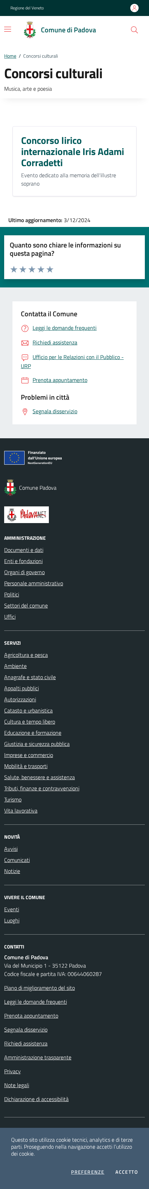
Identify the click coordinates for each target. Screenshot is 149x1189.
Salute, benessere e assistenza (39, 777)
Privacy (12, 1071)
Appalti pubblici (21, 688)
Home (10, 55)
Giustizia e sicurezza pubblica (37, 744)
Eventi (11, 909)
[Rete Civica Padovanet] (74, 514)
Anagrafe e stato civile (30, 677)
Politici (11, 594)
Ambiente (15, 666)
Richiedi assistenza (25, 1043)
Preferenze (87, 1172)
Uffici (10, 616)
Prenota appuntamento (31, 1015)
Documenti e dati (23, 550)
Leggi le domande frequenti (35, 1001)
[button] (134, 30)
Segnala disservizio (25, 1029)
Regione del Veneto (27, 8)
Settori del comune (26, 605)
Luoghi (11, 920)
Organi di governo (24, 572)
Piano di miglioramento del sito (39, 988)
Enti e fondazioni (23, 561)
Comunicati (17, 860)
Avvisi (11, 849)
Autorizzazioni (20, 699)
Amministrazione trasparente (37, 1057)
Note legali (16, 1085)
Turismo (12, 799)
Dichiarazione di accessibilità (36, 1099)
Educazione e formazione (32, 732)
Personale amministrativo (33, 583)
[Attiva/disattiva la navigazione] (7, 29)
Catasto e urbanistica (28, 710)
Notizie (12, 871)
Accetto (126, 1172)
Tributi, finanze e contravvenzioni (41, 788)
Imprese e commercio (28, 755)
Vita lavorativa (20, 810)
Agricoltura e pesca (26, 655)
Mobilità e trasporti (25, 766)
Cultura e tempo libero (29, 721)
